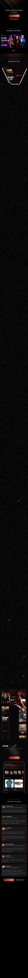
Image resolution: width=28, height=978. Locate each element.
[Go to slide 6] (16, 50)
